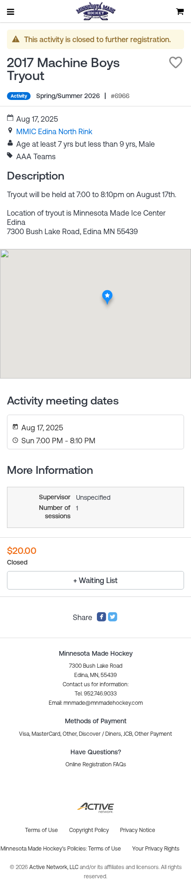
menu (11, 11)
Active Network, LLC (54, 867)
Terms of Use (104, 848)
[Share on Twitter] (112, 619)
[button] (175, 62)
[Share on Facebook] (101, 619)
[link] (54, 131)
